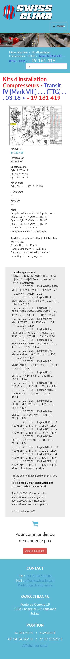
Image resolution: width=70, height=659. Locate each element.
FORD (31, 56)
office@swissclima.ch (39, 580)
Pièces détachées (18, 52)
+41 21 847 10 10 (38, 576)
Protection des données (35, 585)
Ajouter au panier (35, 551)
